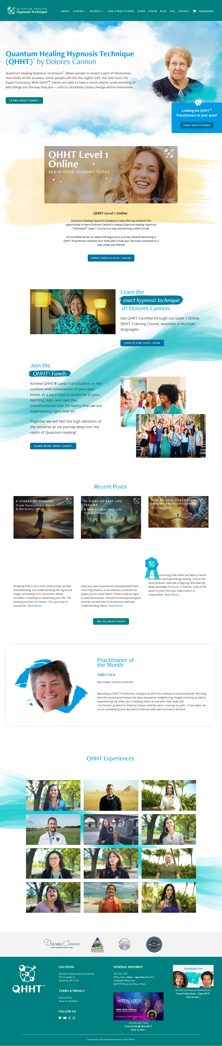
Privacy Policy (65, 997)
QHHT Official (129, 1039)
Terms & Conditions (68, 1001)
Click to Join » (138, 1029)
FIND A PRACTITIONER (196, 125)
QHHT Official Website (27, 8)
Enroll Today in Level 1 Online (111, 257)
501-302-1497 (120, 973)
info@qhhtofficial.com (124, 980)
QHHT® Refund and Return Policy (129, 983)
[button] (73, 312)
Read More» (35, 605)
